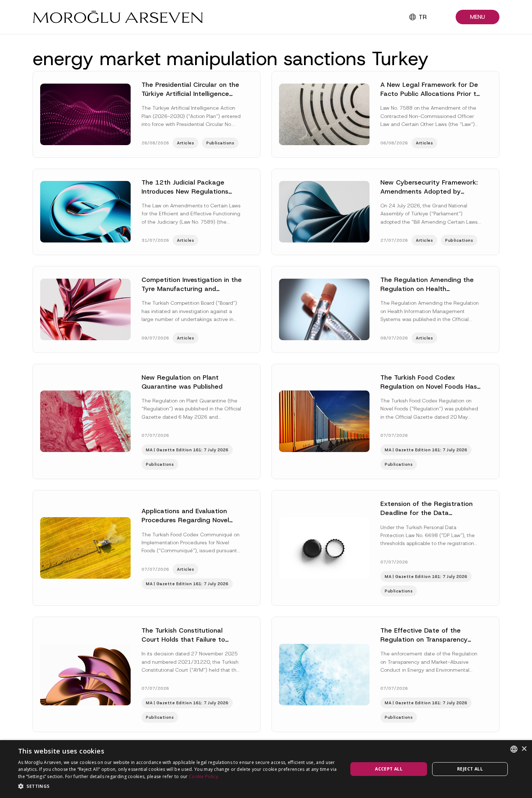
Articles (185, 142)
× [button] (524, 749)
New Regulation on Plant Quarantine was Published (182, 382)
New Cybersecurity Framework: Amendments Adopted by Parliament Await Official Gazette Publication (429, 196)
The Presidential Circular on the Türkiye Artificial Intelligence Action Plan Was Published (190, 93)
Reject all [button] (470, 769)
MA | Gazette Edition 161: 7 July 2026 (187, 449)
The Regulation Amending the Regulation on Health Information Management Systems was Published (427, 293)
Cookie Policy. (204, 776)
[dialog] (266, 769)
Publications (220, 142)
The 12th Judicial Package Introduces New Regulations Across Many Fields (185, 191)
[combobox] (514, 749)
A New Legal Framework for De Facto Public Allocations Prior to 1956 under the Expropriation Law (430, 98)
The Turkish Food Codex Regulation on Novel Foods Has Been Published (428, 386)
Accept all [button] (388, 769)
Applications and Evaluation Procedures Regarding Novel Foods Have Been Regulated (185, 520)
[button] (477, 17)
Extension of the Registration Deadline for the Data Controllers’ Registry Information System (426, 517)
